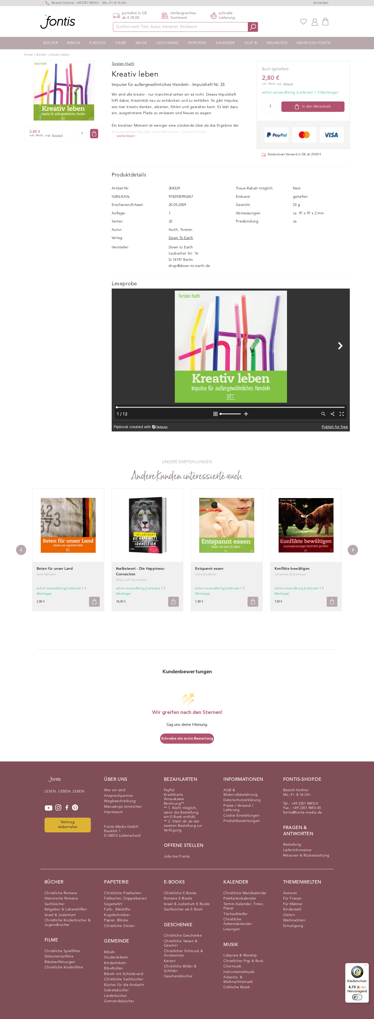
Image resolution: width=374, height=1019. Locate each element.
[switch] (357, 997)
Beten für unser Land (55, 569)
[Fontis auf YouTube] (49, 808)
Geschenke (167, 43)
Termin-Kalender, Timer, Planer (243, 906)
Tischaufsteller (235, 914)
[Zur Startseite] (55, 782)
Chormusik (232, 966)
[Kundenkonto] (315, 21)
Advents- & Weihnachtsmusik (238, 980)
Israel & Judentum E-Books (187, 904)
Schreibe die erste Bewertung (187, 738)
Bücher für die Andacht (124, 985)
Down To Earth (181, 238)
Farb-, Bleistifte (117, 909)
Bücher (50, 43)
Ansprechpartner (118, 796)
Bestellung (292, 844)
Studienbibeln (116, 957)
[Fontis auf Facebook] (67, 808)
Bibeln (73, 43)
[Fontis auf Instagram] (58, 808)
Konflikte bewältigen (292, 569)
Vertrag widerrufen (68, 824)
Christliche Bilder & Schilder (180, 969)
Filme (121, 43)
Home (28, 54)
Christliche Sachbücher (123, 979)
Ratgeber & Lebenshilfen (66, 909)
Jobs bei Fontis (177, 856)
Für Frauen (292, 898)
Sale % (250, 43)
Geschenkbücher (178, 976)
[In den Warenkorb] (94, 133)
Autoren (290, 893)
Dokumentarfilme (59, 956)
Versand (57, 135)
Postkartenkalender (239, 898)
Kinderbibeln (115, 963)
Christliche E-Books (180, 893)
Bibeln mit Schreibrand (123, 974)
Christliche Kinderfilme (64, 967)
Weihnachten (294, 920)
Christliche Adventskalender (237, 922)
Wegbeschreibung (120, 801)
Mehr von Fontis (314, 43)
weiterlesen (126, 136)
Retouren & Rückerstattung (306, 855)
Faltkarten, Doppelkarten (125, 898)
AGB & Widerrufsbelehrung (240, 792)
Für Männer (293, 904)
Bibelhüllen (113, 968)
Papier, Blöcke (116, 920)
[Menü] (366, 966)
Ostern (289, 915)
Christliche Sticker (119, 926)
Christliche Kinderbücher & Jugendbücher (68, 923)
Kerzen (170, 961)
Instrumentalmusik (238, 972)
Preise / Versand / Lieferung (238, 808)
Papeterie (197, 43)
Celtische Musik (236, 987)
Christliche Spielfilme (62, 951)
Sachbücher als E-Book (183, 909)
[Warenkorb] (325, 21)
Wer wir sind (114, 790)
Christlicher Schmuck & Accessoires (183, 953)
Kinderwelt (292, 909)
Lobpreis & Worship (240, 955)
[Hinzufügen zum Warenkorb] (94, 602)
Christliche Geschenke (183, 935)
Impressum (113, 812)
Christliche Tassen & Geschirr (181, 943)
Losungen (231, 929)
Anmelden (320, 3)
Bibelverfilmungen (60, 962)
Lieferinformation (297, 850)
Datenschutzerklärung (242, 800)
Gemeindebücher (119, 1001)
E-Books (98, 43)
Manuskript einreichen (123, 806)
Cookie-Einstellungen (241, 815)
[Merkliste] (303, 22)
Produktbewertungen (241, 821)
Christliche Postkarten (122, 893)
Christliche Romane (61, 893)
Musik (141, 43)
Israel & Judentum (60, 915)
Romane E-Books (178, 898)
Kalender (225, 43)
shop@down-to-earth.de (189, 266)
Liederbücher (115, 996)
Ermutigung (293, 926)
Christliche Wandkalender (245, 893)
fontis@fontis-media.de (302, 812)
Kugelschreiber (117, 915)
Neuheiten (277, 43)
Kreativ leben (59, 54)
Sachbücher (55, 904)
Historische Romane (61, 898)
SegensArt (113, 904)
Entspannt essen (209, 569)
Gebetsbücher (116, 990)
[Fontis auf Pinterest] (75, 808)
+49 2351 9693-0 (87, 3)
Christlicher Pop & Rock (243, 961)
